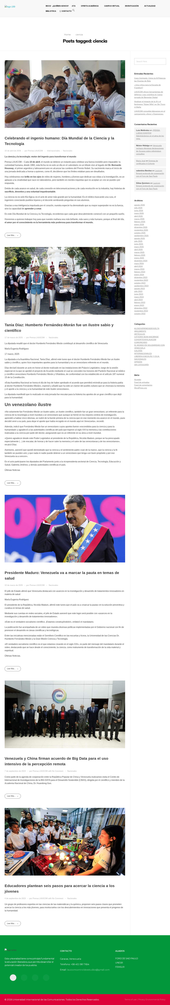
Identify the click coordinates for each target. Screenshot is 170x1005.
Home (67, 34)
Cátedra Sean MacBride (146, 337)
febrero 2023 (139, 302)
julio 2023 (138, 291)
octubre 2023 (139, 283)
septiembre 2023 (141, 286)
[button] (73, 10)
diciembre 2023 (140, 277)
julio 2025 (138, 241)
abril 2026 (138, 216)
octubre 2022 (139, 314)
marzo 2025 (139, 252)
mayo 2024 (139, 263)
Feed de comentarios (143, 385)
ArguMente (140, 331)
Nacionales (67, 151)
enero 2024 (139, 275)
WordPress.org (140, 388)
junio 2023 (138, 294)
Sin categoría (141, 365)
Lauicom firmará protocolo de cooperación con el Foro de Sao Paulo (150, 173)
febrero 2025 (139, 255)
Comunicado (140, 342)
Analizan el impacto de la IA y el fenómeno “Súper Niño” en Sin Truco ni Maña (149, 104)
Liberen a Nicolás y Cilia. (147, 356)
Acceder (137, 379)
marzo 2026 (139, 219)
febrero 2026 (139, 222)
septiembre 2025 (141, 236)
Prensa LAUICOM (35, 151)
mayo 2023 (139, 297)
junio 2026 (138, 210)
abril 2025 (138, 249)
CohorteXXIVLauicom (145, 340)
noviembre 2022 (141, 311)
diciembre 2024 (140, 261)
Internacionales (53, 151)
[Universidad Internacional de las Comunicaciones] (17, 8)
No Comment (57, 771)
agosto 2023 (139, 288)
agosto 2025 (139, 238)
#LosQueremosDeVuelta (146, 328)
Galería (138, 351)
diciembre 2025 (140, 227)
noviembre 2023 (141, 280)
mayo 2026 (139, 213)
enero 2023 (139, 305)
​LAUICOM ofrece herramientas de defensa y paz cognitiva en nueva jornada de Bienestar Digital (148, 94)
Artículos (139, 334)
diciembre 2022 (140, 308)
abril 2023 (138, 300)
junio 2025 (138, 244)
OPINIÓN (138, 362)
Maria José (140, 161)
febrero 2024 (139, 272)
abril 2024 (138, 266)
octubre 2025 (139, 233)
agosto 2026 (139, 205)
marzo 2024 (139, 269)
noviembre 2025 (141, 230)
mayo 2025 (139, 247)
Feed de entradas (141, 382)
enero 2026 (139, 224)
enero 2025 (139, 258)
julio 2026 (138, 208)
